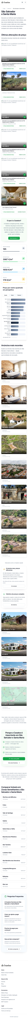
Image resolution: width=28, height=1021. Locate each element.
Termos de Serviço (6, 1010)
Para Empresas (5, 997)
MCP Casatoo (4, 1001)
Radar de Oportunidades (7, 972)
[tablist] (12, 295)
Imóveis (3, 981)
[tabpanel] (14, 318)
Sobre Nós (4, 974)
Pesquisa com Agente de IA (8, 999)
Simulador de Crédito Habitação (9, 995)
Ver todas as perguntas (13, 949)
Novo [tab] (12, 295)
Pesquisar (3, 986)
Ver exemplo (14, 586)
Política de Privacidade (7, 1008)
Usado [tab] (5, 295)
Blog (2, 983)
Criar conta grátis (15, 758)
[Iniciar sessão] (25, 2)
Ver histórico (14, 604)
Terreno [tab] (19, 295)
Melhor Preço (4, 993)
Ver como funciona (13, 763)
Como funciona (13, 238)
